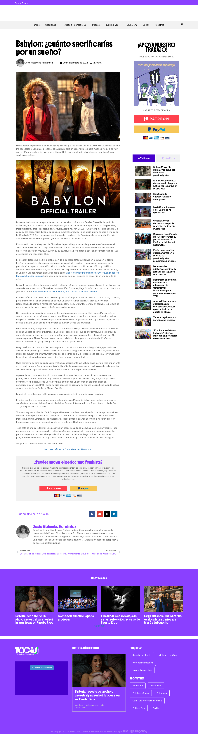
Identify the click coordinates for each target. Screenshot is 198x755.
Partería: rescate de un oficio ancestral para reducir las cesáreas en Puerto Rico (34, 619)
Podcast (96, 24)
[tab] (144, 158)
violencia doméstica (143, 662)
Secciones (50, 24)
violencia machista (142, 670)
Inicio (37, 24)
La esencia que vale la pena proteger (76, 617)
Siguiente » (99, 625)
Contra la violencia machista (147, 700)
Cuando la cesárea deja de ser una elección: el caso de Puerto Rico (120, 619)
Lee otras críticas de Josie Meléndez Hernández (68, 449)
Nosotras (159, 24)
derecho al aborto (142, 655)
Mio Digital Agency (135, 731)
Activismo (138, 685)
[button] (68, 189)
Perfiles (156, 708)
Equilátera (131, 24)
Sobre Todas (21, 3)
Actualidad (155, 685)
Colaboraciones (141, 693)
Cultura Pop (139, 708)
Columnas (162, 693)
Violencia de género (169, 655)
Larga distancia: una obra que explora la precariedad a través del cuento (163, 619)
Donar (146, 24)
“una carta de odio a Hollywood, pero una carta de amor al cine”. (65, 291)
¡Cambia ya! (112, 24)
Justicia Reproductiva (75, 24)
